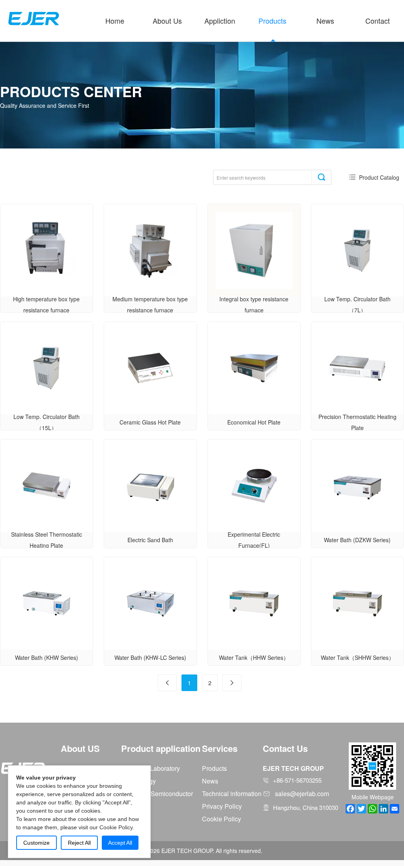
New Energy (138, 780)
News (325, 20)
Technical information (232, 793)
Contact (377, 20)
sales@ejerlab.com (302, 793)
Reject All (79, 843)
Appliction (219, 20)
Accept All (120, 843)
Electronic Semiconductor (157, 793)
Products (272, 20)
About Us (167, 20)
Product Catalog (379, 177)
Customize (36, 843)
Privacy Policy (222, 806)
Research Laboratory (150, 768)
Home (114, 20)
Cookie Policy (221, 818)
